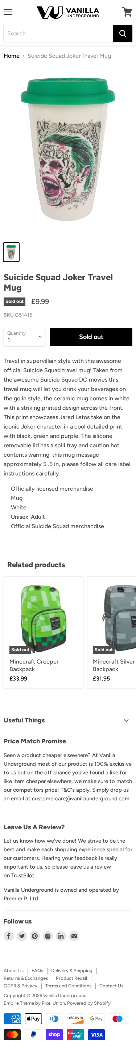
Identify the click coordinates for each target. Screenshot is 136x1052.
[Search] (122, 33)
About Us (14, 970)
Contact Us (111, 985)
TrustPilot (22, 875)
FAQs (37, 970)
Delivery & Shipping (71, 970)
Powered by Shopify (89, 1003)
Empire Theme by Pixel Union (34, 1003)
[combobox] (58, 33)
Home (12, 56)
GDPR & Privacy (20, 985)
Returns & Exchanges (26, 978)
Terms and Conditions (68, 985)
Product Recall (71, 978)
